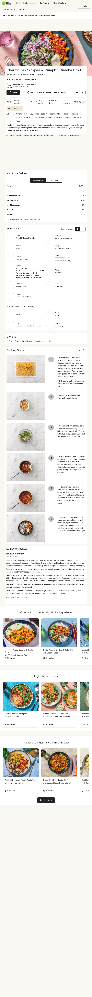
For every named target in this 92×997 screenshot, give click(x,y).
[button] (46, 228)
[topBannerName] (46, 25)
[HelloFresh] (7, 3)
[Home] (4, 15)
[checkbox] (7, 79)
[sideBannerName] (46, 153)
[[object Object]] (77, 92)
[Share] (83, 92)
